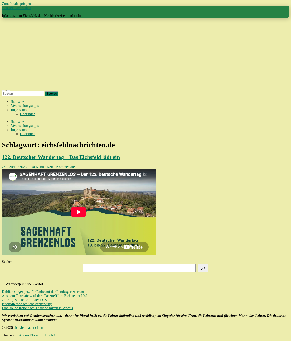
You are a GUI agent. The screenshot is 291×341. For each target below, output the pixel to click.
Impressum (19, 110)
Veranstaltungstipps (25, 106)
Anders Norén (29, 335)
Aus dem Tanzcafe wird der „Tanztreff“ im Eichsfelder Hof (44, 296)
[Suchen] (203, 268)
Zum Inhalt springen (16, 4)
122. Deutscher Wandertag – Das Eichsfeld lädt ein (61, 157)
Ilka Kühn (36, 167)
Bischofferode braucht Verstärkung (27, 304)
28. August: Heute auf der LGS (24, 300)
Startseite (17, 102)
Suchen (7, 262)
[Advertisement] (145, 53)
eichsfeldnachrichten (16, 8)
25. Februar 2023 (14, 167)
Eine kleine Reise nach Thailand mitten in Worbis (37, 308)
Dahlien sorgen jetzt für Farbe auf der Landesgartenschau (43, 292)
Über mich (27, 114)
